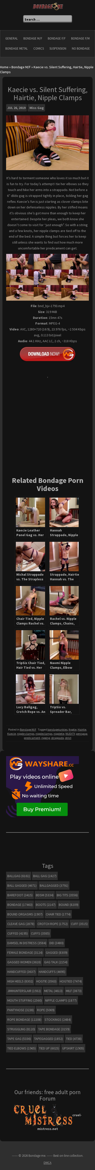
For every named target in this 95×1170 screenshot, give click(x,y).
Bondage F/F (57, 38)
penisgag (81, 733)
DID (56, 943)
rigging (45, 738)
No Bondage (81, 48)
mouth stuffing (24, 1000)
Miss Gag (36, 108)
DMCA (47, 1163)
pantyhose (20, 1010)
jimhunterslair (24, 991)
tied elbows (21, 1048)
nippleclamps (44, 733)
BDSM (45, 895)
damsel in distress (26, 943)
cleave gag (20, 924)
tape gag (19, 1038)
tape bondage (54, 1029)
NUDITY (70, 733)
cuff (79, 924)
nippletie (59, 733)
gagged (56, 952)
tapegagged (48, 1038)
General (11, 38)
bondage (20, 904)
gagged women (24, 962)
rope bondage (24, 1019)
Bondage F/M (80, 38)
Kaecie (11, 733)
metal (53, 991)
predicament (32, 738)
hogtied (71, 981)
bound (68, 904)
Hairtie (82, 729)
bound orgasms (25, 914)
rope (46, 1010)
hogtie (46, 981)
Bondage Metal (16, 48)
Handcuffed (21, 971)
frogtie (72, 729)
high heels (20, 981)
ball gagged (22, 885)
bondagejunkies (57, 729)
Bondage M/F (32, 38)
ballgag (18, 876)
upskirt (73, 1048)
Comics (38, 48)
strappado (57, 738)
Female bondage (25, 952)
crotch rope (53, 924)
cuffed (17, 933)
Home (4, 67)
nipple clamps (25, 733)
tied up (49, 1048)
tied (74, 1038)
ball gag (45, 876)
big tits (67, 895)
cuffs (40, 933)
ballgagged (54, 885)
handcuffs (52, 971)
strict (68, 738)
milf (74, 991)
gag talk (55, 962)
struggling (21, 1029)
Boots (46, 904)
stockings (58, 1019)
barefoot (20, 895)
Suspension (57, 48)
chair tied (58, 914)
